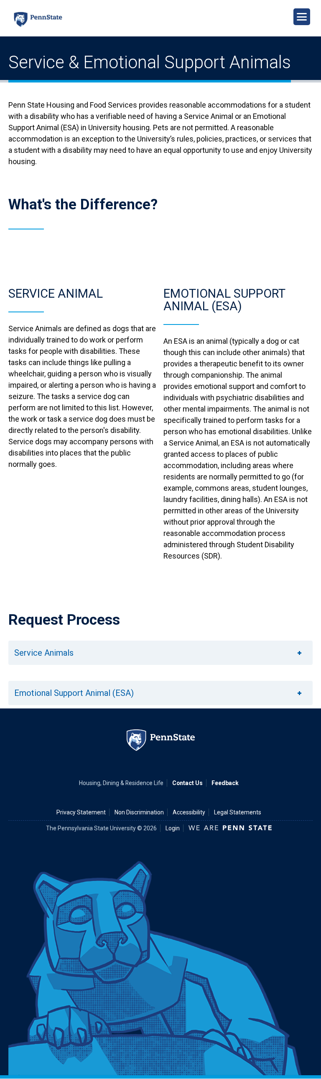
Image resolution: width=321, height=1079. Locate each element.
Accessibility (189, 812)
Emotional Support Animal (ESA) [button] (74, 693)
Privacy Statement (81, 812)
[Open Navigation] (301, 16)
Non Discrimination (139, 812)
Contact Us (187, 783)
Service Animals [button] (44, 653)
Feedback (225, 783)
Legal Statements (237, 812)
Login (173, 828)
